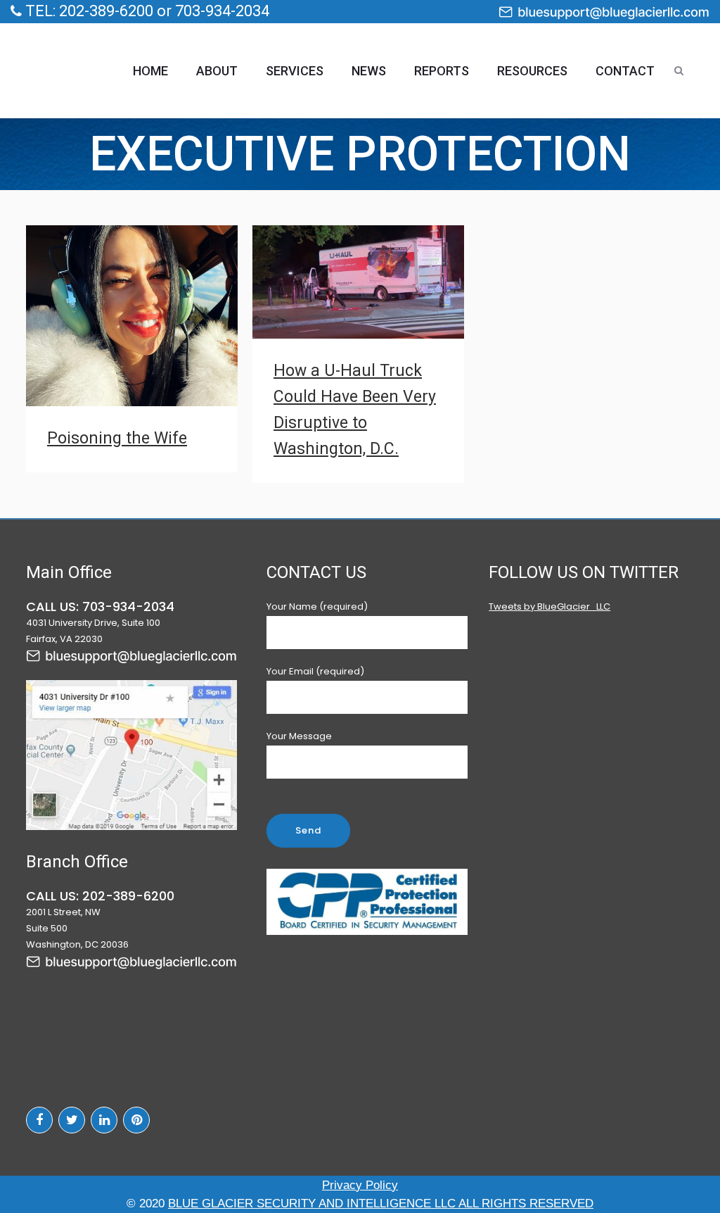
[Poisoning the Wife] (132, 315)
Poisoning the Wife (117, 438)
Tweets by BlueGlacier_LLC (549, 606)
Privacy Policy (360, 1185)
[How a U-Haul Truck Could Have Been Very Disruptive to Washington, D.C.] (358, 282)
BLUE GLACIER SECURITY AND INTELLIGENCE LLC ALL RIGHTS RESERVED (380, 1203)
